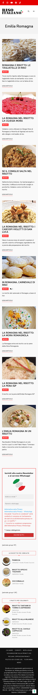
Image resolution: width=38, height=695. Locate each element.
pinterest (16, 2)
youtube (12, 2)
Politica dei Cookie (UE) (13, 659)
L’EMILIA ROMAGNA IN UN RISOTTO (16, 432)
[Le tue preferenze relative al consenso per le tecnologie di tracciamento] (34, 691)
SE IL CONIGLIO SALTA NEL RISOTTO (17, 172)
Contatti (18, 650)
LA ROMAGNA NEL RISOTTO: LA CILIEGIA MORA (18, 119)
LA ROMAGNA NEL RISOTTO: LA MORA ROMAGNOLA (18, 334)
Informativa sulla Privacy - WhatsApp (18, 511)
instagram (7, 2)
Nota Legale (27, 650)
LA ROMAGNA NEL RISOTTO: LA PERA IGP (18, 384)
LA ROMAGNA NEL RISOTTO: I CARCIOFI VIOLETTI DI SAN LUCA (18, 229)
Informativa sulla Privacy (13, 509)
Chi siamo (9, 650)
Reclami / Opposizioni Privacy (19, 656)
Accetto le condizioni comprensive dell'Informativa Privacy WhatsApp (17, 524)
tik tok (20, 2)
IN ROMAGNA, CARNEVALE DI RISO (18, 283)
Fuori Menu (28, 659)
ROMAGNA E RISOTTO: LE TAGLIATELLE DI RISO (16, 66)
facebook (3, 2)
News (5, 72)
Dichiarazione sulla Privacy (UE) (19, 653)
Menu (34, 11)
